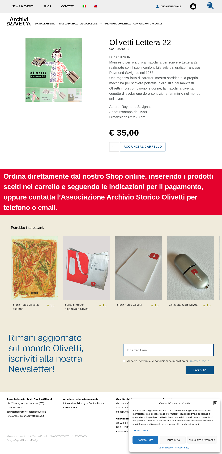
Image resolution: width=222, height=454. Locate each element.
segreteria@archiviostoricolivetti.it (26, 411)
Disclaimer (71, 407)
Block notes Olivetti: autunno (26, 306)
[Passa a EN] (96, 6)
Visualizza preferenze (202, 440)
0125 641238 (13, 407)
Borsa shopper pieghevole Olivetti (77, 306)
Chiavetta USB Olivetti (183, 304)
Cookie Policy (166, 447)
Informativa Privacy (74, 403)
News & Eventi (22, 6)
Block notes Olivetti (129, 304)
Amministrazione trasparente (80, 399)
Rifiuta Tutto (173, 440)
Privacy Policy (181, 447)
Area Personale (171, 6)
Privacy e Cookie (199, 361)
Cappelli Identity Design (26, 440)
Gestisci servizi (142, 430)
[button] (215, 403)
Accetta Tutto (145, 440)
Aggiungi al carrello (143, 146)
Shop (47, 6)
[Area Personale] (157, 6)
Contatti (67, 6)
